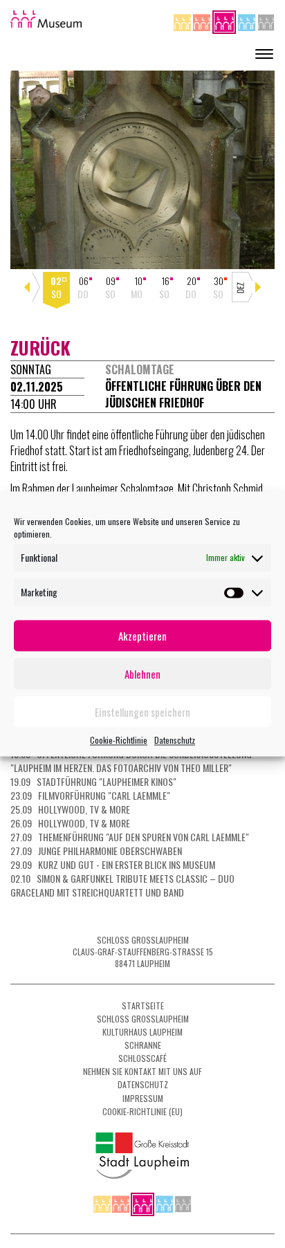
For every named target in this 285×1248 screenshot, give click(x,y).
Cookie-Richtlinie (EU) (142, 1111)
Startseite (143, 1005)
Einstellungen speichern (142, 711)
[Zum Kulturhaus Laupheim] (202, 20)
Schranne (143, 1045)
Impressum (142, 1098)
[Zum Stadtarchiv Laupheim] (266, 20)
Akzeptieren (142, 635)
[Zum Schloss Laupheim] (183, 20)
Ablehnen (142, 673)
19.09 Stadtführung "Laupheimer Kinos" (93, 781)
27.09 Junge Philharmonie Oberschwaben (96, 850)
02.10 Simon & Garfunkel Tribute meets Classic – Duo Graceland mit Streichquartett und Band (122, 885)
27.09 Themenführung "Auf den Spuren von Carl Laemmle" (129, 836)
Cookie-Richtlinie (118, 740)
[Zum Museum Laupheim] (225, 20)
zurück (40, 347)
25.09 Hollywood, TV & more (70, 809)
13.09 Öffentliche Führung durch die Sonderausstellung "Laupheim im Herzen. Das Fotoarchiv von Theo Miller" (131, 760)
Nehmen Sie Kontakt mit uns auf (142, 1071)
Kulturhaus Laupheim (142, 1032)
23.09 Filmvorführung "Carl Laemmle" (90, 795)
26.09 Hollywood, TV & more (70, 823)
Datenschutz (174, 740)
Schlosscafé (142, 1058)
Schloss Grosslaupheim (143, 1019)
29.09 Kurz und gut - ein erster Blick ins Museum (112, 864)
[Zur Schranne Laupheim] (247, 20)
